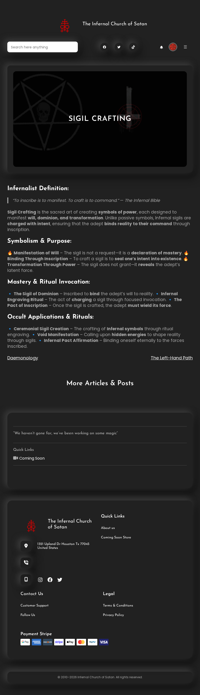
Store (126, 537)
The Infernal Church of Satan (114, 24)
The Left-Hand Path (172, 358)
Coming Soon (32, 458)
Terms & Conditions (118, 605)
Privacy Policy (113, 615)
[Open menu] (185, 47)
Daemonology (22, 358)
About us (108, 528)
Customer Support (34, 605)
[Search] (71, 47)
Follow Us (27, 615)
